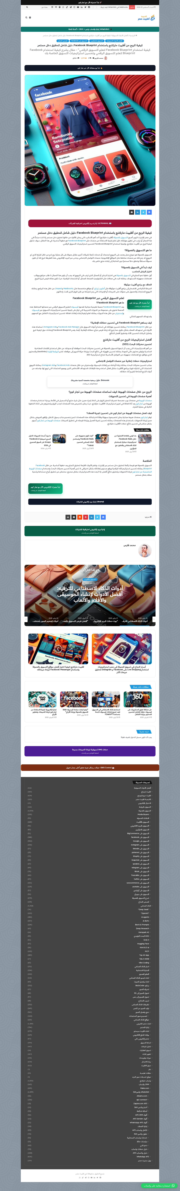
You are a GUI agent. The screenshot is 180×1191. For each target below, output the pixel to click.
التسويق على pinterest (140, 852)
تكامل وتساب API (139, 1130)
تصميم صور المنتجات (138, 1016)
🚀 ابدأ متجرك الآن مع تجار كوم (90, 2)
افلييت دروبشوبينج (144, 795)
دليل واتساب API (140, 1153)
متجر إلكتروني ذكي (142, 1039)
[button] (159, 1185)
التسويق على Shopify (141, 856)
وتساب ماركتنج (145, 1081)
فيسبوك (74, 307)
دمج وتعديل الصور (142, 1012)
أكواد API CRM (141, 1115)
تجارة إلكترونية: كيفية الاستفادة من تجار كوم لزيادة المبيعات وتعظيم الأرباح (43, 712)
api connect (142, 1100)
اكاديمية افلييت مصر (90, 579)
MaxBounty (68, 288)
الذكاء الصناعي (146, 906)
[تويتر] (143, 212)
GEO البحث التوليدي (141, 936)
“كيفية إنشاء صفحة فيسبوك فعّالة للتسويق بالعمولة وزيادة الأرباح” (75, 711)
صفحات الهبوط (145, 400)
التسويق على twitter (141, 879)
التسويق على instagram (140, 845)
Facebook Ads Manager (68, 327)
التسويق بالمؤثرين (97, 41)
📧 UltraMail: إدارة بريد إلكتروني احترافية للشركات (90, 223)
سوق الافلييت (146, 1065)
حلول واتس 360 (140, 1134)
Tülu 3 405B (144, 959)
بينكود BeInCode (142, 985)
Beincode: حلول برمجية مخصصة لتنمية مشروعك (90, 381)
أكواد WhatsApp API (138, 1122)
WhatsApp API (143, 1157)
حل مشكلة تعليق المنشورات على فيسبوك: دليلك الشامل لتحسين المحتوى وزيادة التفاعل (140, 712)
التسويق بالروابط (145, 807)
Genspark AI (143, 932)
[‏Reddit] (79, 517)
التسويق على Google (141, 841)
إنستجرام (119, 313)
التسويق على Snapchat (140, 860)
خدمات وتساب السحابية (137, 1138)
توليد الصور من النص (141, 1008)
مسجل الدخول (136, 737)
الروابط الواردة (53, 351)
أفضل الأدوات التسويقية (120, 35)
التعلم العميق (144, 974)
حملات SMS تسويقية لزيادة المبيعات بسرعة (90, 751)
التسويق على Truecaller (140, 875)
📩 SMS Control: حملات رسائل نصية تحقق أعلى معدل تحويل (90, 768)
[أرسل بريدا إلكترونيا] (93, 58)
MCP (147, 951)
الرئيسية (132, 35)
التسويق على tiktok (142, 871)
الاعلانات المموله (143, 818)
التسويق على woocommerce (138, 883)
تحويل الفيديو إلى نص (141, 997)
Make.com (144, 1088)
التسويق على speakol (141, 864)
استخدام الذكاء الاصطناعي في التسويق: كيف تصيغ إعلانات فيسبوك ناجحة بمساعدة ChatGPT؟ (106, 712)
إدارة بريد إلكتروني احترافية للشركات (90, 531)
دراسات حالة (142, 1141)
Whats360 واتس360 (141, 1092)
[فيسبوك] (149, 212)
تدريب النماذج (143, 1001)
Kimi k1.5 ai (144, 947)
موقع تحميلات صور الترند (141, 1077)
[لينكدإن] (137, 212)
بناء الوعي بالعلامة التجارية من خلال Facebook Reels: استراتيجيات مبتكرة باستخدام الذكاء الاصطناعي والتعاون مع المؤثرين (125, 442)
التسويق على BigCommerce (138, 833)
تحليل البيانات (146, 1046)
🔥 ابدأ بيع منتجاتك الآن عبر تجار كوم (90, 68)
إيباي (96, 288)
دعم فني (143, 1145)
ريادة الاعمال (146, 1062)
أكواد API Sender (140, 1119)
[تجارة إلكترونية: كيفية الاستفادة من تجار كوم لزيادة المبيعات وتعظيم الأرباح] (42, 699)
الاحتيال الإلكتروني (144, 803)
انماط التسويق (146, 1043)
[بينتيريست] (85, 517)
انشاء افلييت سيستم (141, 1031)
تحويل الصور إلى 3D (141, 993)
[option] (90, 595)
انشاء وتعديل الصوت (141, 982)
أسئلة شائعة (142, 1111)
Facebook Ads (63, 365)
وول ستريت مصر (144, 1160)
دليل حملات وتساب (139, 1149)
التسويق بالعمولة (121, 237)
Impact (58, 288)
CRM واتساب (144, 1084)
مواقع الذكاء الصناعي (141, 1020)
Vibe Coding (144, 963)
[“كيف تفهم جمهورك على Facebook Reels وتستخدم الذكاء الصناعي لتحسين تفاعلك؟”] (102, 438)
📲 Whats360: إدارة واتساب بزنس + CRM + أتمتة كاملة (90, 29)
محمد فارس (99, 58)
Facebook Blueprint (77, 240)
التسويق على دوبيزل (141, 894)
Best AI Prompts (142, 925)
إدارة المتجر (144, 1027)
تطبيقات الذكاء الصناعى (140, 1004)
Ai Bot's (146, 921)
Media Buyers (143, 814)
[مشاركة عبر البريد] (131, 212)
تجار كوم (139, 403)
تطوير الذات (146, 1054)
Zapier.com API (140, 1103)
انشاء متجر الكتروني (144, 1024)
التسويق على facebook (79, 41)
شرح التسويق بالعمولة (140, 898)
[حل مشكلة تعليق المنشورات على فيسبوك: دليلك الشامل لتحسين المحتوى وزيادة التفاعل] (138, 699)
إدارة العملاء (142, 1126)
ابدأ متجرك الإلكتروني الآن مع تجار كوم (45, 488)
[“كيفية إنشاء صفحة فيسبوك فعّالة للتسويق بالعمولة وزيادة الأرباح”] (74, 699)
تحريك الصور (144, 989)
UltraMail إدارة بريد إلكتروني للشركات (90, 502)
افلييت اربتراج (146, 792)
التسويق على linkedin (141, 849)
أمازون (102, 288)
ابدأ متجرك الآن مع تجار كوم (139, 304)
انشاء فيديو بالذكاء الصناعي (139, 978)
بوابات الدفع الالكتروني (141, 1035)
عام (150, 1069)
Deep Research (142, 928)
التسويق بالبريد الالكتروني (140, 826)
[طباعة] (68, 517)
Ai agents (145, 917)
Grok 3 (146, 940)
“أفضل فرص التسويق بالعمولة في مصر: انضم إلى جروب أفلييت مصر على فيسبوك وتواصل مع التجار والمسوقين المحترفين (90, 597)
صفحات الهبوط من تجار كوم (48, 420)
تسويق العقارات (145, 1050)
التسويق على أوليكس (141, 890)
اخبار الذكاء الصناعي (142, 966)
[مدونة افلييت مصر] (146, 17)
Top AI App (144, 955)
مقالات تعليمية (145, 1073)
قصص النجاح (62, 41)
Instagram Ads (50, 327)
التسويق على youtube (140, 887)
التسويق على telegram (140, 868)
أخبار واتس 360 (140, 1107)
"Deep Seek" (143, 909)
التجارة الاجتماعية (142, 970)
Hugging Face (143, 944)
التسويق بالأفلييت (142, 822)
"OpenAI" (145, 913)
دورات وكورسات (145, 1058)
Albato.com (142, 1096)
